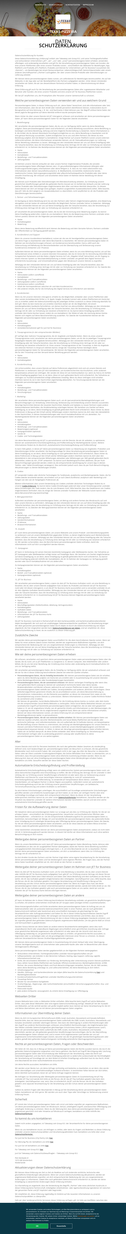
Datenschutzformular (67, 797)
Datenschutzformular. (24, 1134)
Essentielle (61, 1226)
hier (98, 972)
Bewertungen (56, 4)
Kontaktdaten (73, 4)
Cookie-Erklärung (29, 486)
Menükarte (40, 4)
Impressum (88, 4)
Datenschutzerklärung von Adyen (66, 628)
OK (37, 1226)
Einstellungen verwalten (86, 1216)
